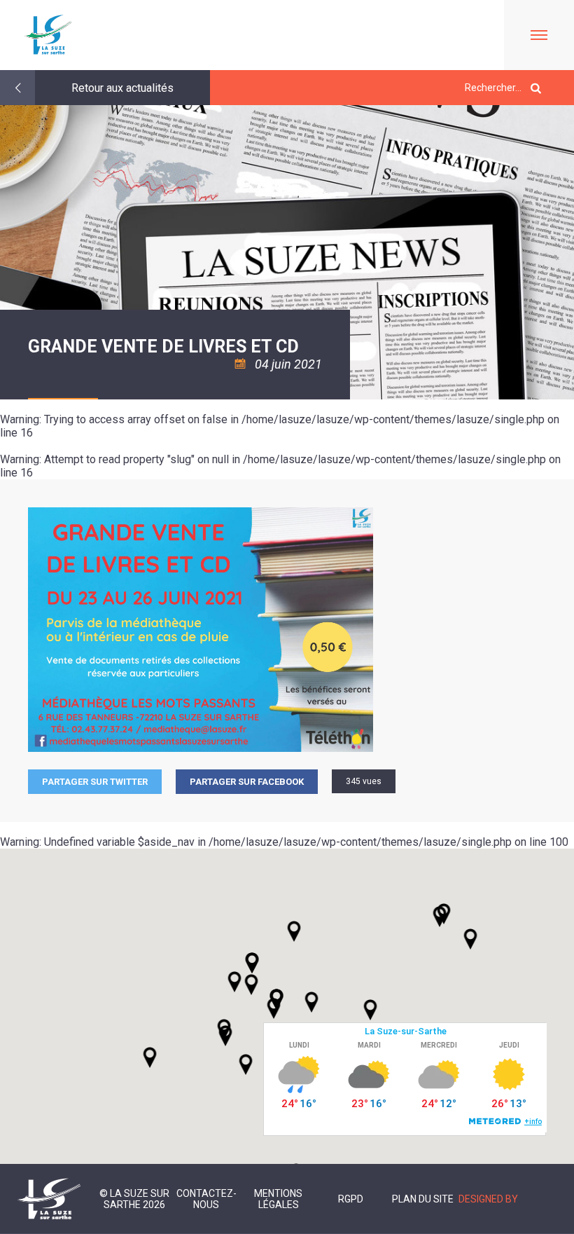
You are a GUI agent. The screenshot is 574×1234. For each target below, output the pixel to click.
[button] (311, 1002)
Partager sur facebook (247, 781)
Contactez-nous (206, 1199)
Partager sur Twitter (95, 781)
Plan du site (423, 1199)
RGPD (350, 1199)
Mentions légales (278, 1199)
